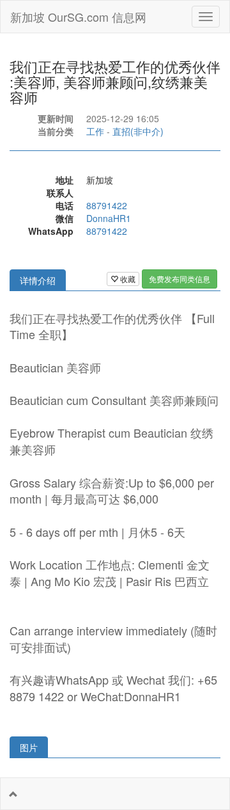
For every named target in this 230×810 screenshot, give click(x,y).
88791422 (106, 205)
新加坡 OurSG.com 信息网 (78, 16)
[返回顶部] (13, 794)
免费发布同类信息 (179, 278)
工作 (95, 131)
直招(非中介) (138, 131)
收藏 (126, 278)
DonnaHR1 (108, 218)
